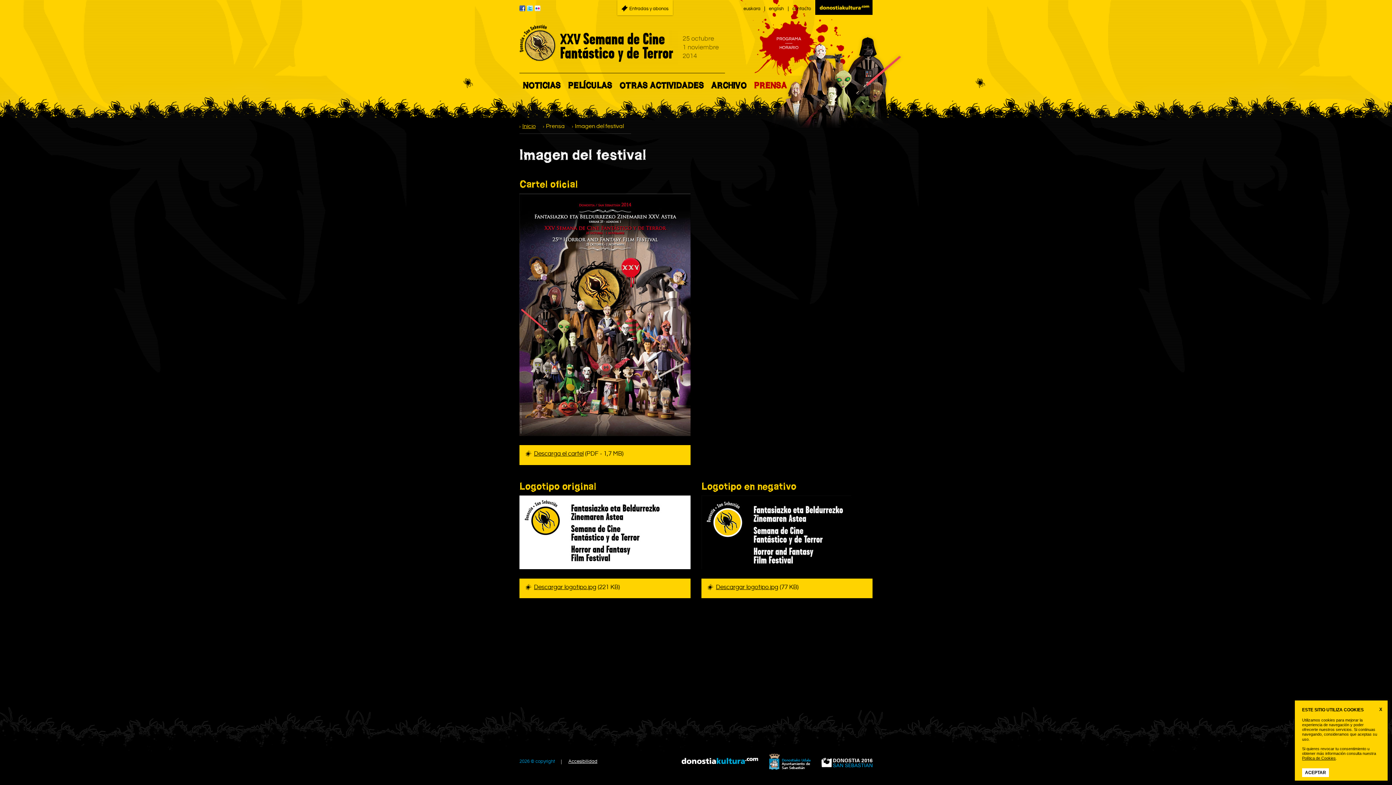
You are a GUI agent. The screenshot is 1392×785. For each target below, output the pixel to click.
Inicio (529, 126)
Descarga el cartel (559, 454)
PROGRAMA (788, 39)
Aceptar (1315, 772)
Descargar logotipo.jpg (565, 587)
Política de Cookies (1319, 758)
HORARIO (789, 48)
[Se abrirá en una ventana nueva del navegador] (844, 7)
